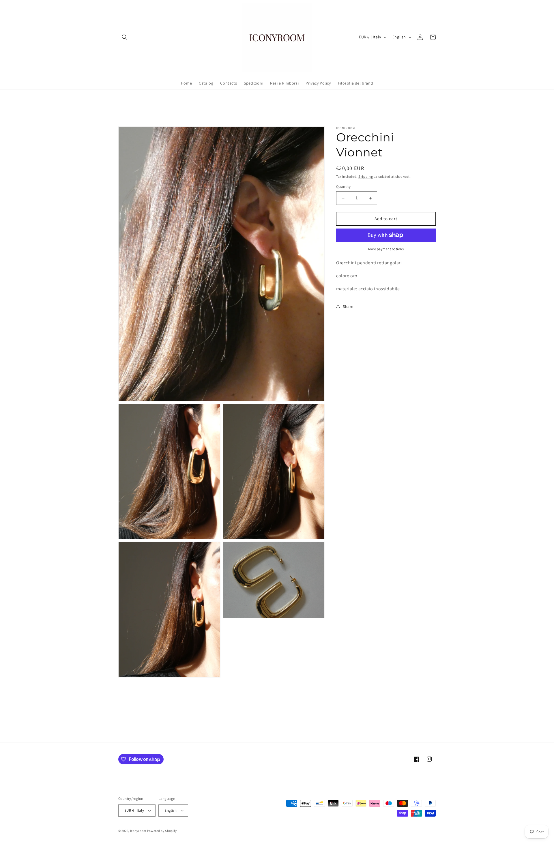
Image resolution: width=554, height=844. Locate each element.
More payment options (386, 249)
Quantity (343, 186)
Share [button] (348, 306)
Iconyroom (138, 831)
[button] (124, 37)
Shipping (365, 176)
